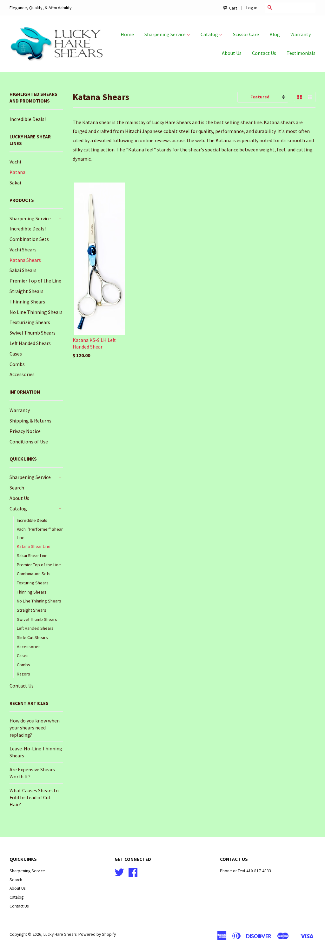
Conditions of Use (29, 441)
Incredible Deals (32, 520)
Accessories (22, 374)
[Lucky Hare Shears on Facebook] (133, 874)
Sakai (15, 182)
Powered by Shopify (97, 934)
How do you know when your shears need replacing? (35, 727)
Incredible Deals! (28, 119)
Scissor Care (246, 34)
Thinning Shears (27, 301)
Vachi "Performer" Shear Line (40, 533)
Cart (232, 8)
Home (127, 34)
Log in (251, 7)
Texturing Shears (33, 583)
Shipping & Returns (30, 420)
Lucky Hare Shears (59, 934)
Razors (23, 674)
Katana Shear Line (33, 546)
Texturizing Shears (30, 322)
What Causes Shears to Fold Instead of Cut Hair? (34, 797)
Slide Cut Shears (32, 637)
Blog (274, 34)
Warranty (300, 34)
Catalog (210, 34)
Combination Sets (29, 239)
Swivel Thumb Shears (33, 332)
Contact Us (264, 53)
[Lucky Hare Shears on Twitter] (119, 874)
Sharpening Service (165, 34)
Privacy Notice (25, 431)
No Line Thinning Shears (36, 312)
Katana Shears (25, 260)
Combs (17, 364)
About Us (232, 53)
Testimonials (301, 53)
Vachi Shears (23, 249)
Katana (17, 172)
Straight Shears (26, 291)
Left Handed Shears (30, 343)
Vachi (15, 161)
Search (17, 487)
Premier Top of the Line (35, 280)
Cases (16, 353)
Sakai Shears (23, 270)
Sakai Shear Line (32, 555)
